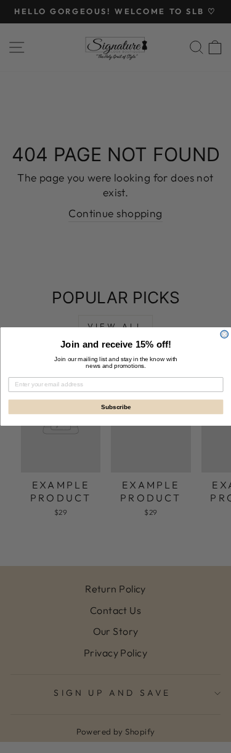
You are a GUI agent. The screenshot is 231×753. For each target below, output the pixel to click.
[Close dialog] (225, 334)
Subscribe (115, 407)
